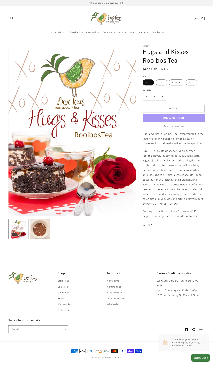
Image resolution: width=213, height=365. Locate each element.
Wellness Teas (65, 304)
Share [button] (149, 224)
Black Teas (63, 280)
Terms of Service (116, 298)
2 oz (161, 82)
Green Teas (64, 292)
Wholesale (112, 304)
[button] (12, 18)
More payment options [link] (173, 126)
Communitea (114, 286)
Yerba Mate (64, 310)
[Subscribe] (64, 329)
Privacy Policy (114, 292)
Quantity (147, 89)
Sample (176, 82)
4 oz (191, 82)
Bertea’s (101, 357)
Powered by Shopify (113, 357)
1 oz (148, 82)
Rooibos (62, 298)
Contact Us (113, 280)
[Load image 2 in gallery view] (40, 229)
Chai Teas (63, 286)
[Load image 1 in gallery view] (18, 229)
